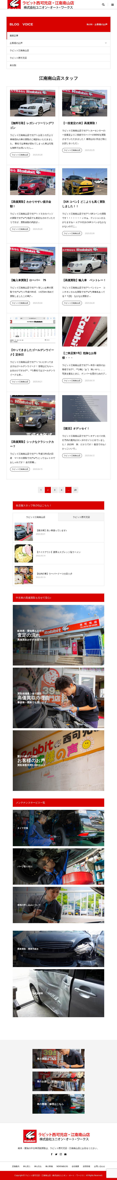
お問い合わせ (99, 1166)
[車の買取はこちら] (58, 1067)
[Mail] (65, 1154)
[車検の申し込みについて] (58, 921)
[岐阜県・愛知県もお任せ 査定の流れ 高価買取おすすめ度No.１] (58, 663)
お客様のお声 (16, 42)
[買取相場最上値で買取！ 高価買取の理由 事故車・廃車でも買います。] (58, 726)
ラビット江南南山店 (19, 50)
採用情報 (86, 1166)
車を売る (38, 1166)
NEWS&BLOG (62, 1166)
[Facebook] (52, 1154)
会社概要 (75, 1166)
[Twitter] (56, 1154)
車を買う (26, 1166)
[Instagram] (61, 1154)
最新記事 (14, 35)
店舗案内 (15, 1166)
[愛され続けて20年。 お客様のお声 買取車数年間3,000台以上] (58, 789)
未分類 (13, 65)
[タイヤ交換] (58, 844)
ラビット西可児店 (18, 57)
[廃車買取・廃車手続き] (58, 965)
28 (75, 489)
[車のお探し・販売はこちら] (58, 1090)
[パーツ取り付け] (58, 882)
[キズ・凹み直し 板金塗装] (58, 1015)
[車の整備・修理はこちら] (58, 1112)
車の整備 (49, 1166)
